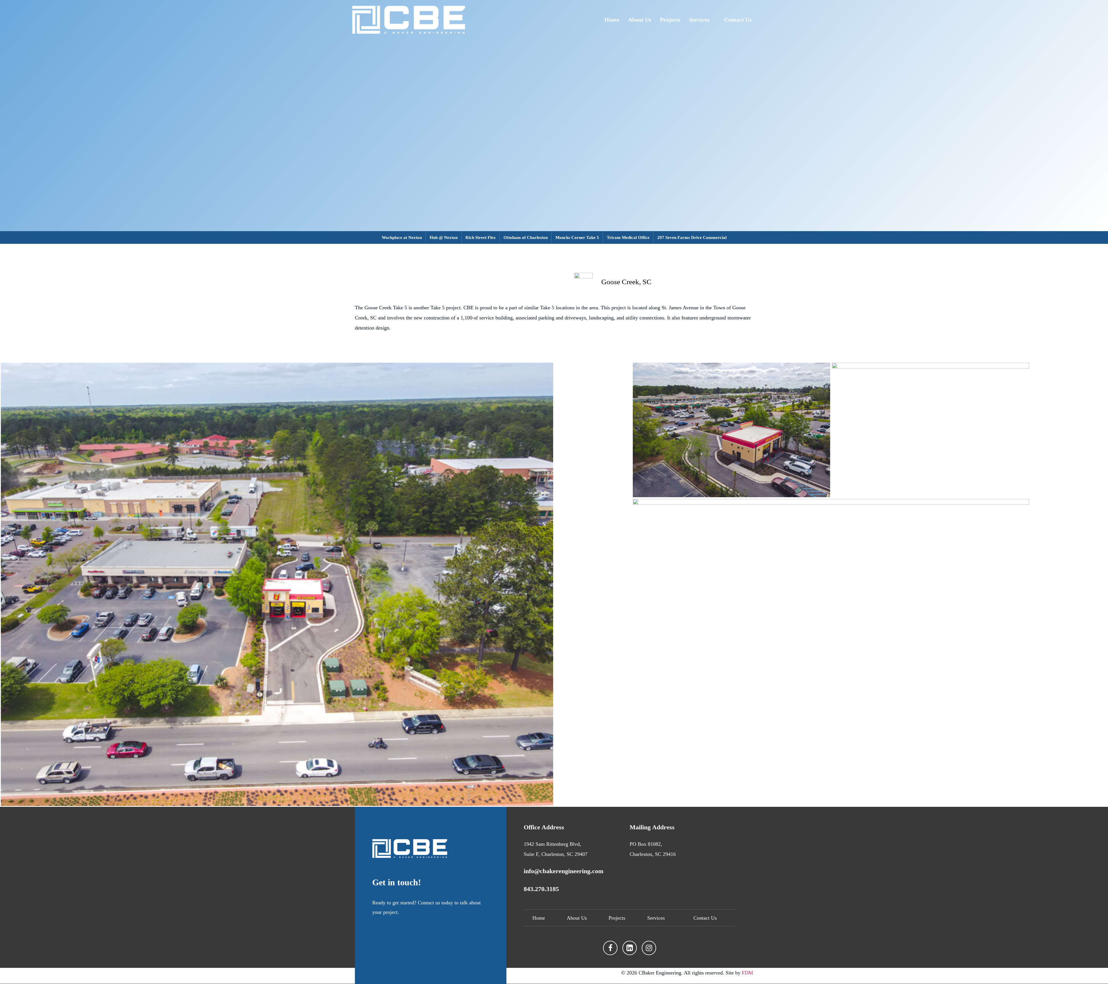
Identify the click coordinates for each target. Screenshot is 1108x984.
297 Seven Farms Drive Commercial (692, 237)
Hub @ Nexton (444, 237)
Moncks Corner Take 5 (577, 237)
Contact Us (738, 19)
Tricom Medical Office (628, 237)
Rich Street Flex (480, 237)
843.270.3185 (541, 889)
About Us (639, 19)
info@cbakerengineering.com (563, 871)
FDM (747, 973)
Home (611, 19)
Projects (670, 19)
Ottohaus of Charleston (526, 237)
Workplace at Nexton (402, 237)
